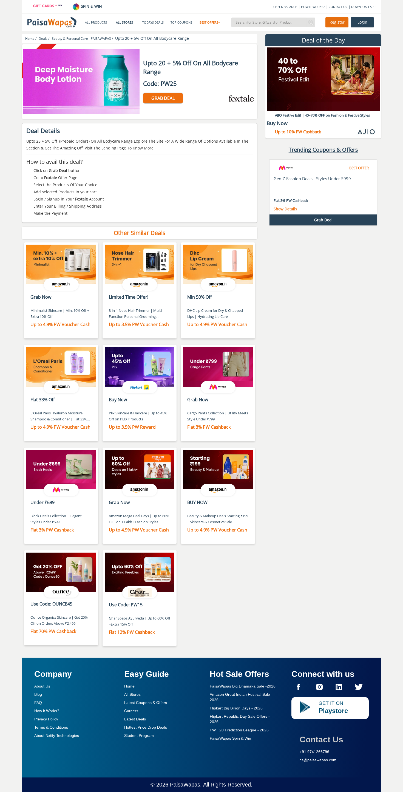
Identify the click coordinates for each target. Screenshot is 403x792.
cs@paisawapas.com (318, 760)
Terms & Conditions (51, 727)
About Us (42, 686)
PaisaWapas (185, 785)
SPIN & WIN (91, 6)
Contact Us (321, 739)
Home (129, 686)
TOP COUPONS (181, 22)
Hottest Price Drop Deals (145, 727)
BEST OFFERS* (210, 22)
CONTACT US (338, 7)
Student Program (139, 735)
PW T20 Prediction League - (239, 730)
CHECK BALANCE (285, 7)
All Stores (132, 694)
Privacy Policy (46, 719)
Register (337, 22)
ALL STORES (124, 22)
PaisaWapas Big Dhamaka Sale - (243, 686)
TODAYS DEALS (153, 22)
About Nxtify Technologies (56, 735)
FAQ (38, 702)
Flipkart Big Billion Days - (236, 708)
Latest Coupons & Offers (145, 702)
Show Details (285, 208)
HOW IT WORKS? (313, 7)
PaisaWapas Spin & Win (230, 738)
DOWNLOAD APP (363, 7)
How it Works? (46, 711)
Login (362, 22)
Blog (38, 694)
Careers (131, 711)
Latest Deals (135, 719)
